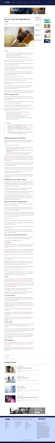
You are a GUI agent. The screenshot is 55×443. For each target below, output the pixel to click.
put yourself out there (9, 175)
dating (5, 358)
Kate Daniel (8, 47)
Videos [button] (38, 2)
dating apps (8, 358)
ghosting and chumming (10, 342)
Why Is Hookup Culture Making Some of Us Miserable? (27, 397)
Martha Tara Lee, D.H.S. (17, 184)
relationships (12, 358)
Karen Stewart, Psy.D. (9, 159)
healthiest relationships (12, 283)
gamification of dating (15, 328)
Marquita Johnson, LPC (24, 108)
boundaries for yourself (22, 308)
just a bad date (9, 238)
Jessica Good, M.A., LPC (19, 281)
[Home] (8, 2)
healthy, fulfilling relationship (22, 348)
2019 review (18, 231)
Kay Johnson (19, 369)
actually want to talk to (23, 126)
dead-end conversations (29, 168)
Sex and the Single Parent (21, 387)
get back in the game (23, 133)
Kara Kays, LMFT (20, 82)
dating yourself (13, 254)
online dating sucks (23, 90)
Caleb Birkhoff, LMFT (29, 98)
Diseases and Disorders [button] (19, 2)
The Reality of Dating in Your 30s (23, 377)
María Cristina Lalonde (21, 398)
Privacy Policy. (44, 423)
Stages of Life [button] (26, 2)
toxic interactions (18, 73)
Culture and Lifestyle (7, 17)
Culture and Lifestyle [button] (32, 2)
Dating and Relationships (14, 17)
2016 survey (12, 151)
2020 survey (23, 148)
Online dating (6, 140)
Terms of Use (38, 423)
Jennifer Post (19, 379)
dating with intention (25, 297)
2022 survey (14, 154)
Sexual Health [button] (13, 2)
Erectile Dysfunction (37, 24)
